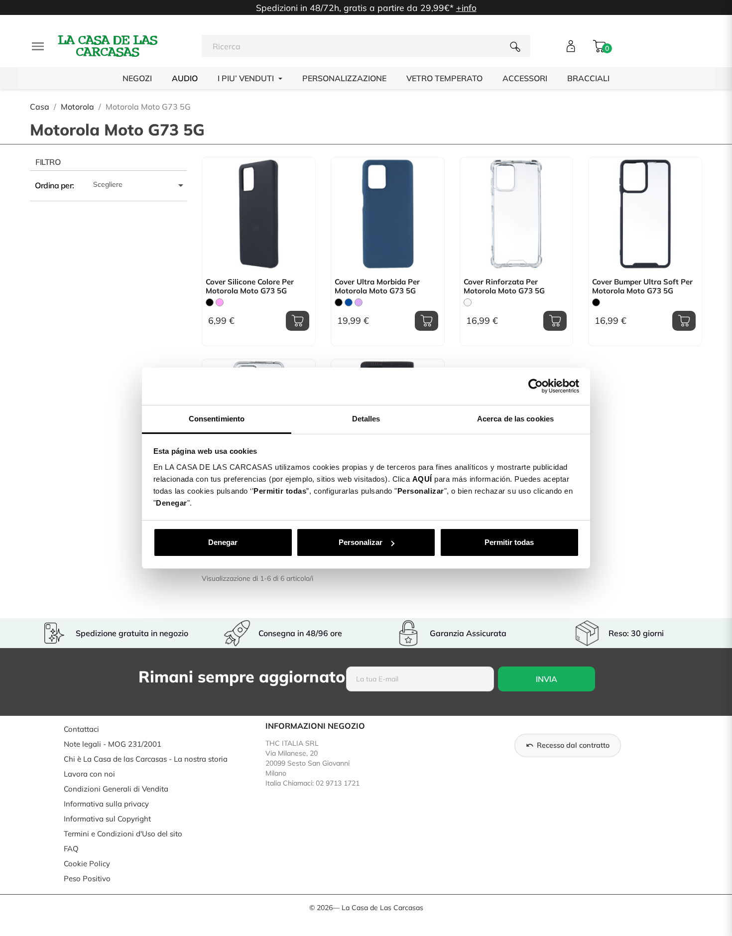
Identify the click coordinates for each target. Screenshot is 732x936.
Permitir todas (509, 542)
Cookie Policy (87, 863)
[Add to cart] (297, 321)
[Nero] (210, 302)
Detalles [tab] (366, 418)
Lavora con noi (89, 774)
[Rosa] (220, 302)
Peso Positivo (87, 878)
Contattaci (81, 729)
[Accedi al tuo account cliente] (571, 46)
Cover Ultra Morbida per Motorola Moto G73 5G (377, 286)
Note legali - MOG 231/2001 (112, 744)
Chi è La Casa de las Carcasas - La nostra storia (146, 759)
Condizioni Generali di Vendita (116, 789)
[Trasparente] (468, 302)
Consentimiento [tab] (216, 418)
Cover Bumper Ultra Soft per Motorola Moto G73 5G (642, 286)
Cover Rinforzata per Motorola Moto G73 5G (504, 286)
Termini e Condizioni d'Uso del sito (123, 833)
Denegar (223, 542)
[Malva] (359, 302)
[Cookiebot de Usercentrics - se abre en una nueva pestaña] (535, 386)
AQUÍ (422, 479)
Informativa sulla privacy (106, 803)
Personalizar (360, 542)
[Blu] (349, 302)
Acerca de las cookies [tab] (515, 418)
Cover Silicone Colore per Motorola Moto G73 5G (250, 286)
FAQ (71, 848)
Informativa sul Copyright (107, 818)
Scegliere (140, 185)
